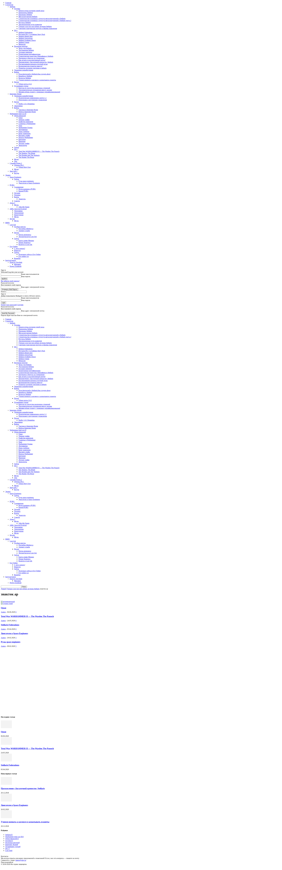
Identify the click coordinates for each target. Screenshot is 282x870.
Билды (16, 173)
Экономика (18, 106)
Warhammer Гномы (25, 128)
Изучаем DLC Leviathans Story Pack (32, 34)
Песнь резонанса (25, 235)
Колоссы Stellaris (25, 78)
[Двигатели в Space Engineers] (6, 801)
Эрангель (22, 199)
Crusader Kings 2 (16, 163)
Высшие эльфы (24, 135)
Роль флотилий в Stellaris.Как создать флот (35, 74)
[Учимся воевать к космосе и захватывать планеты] (6, 817)
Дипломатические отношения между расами (35, 90)
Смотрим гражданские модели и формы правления (38, 28)
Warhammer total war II (18, 114)
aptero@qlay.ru (20, 860)
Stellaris (12, 7)
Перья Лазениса (24, 242)
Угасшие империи (25, 52)
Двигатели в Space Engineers (29, 183)
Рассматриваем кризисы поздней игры (33, 64)
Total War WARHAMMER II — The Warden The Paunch (39, 151)
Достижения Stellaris (26, 50)
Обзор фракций (20, 116)
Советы (17, 201)
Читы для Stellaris (25, 48)
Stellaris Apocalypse (26, 38)
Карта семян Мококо (26, 241)
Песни (16, 233)
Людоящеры (23, 129)
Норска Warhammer (26, 137)
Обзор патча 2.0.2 (25, 84)
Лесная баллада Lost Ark (28, 237)
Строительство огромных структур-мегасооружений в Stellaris (42, 18)
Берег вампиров (25, 133)
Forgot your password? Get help (12, 305)
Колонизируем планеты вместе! (30, 66)
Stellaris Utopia (24, 42)
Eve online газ (24, 256)
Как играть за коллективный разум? (32, 60)
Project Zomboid (15, 266)
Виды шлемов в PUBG (27, 189)
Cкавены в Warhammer (27, 124)
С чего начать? (19, 248)
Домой (3, 589)
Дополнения (18, 213)
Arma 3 (12, 203)
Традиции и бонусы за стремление (32, 58)
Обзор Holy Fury (25, 167)
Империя (22, 141)
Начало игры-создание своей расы (31, 11)
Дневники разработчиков (23, 70)
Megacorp (22, 44)
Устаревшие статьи (21, 86)
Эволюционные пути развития (30, 24)
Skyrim (12, 219)
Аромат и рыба (24, 231)
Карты (16, 197)
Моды (16, 159)
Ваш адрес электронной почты (32, 287)
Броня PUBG (23, 191)
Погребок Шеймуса (26, 229)
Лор (15, 161)
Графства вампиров (26, 122)
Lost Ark (13, 225)
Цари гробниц (24, 131)
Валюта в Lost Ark (25, 244)
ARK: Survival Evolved (18, 209)
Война (16, 72)
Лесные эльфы (24, 143)
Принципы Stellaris (26, 13)
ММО (7, 223)
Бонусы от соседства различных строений (34, 88)
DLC (16, 30)
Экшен (7, 175)
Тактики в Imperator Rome (28, 110)
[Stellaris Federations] (6, 761)
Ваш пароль (25, 276)
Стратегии (9, 5)
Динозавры (18, 211)
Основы (17, 9)
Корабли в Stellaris (25, 76)
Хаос (20, 126)
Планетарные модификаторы (29, 54)
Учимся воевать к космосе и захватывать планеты (37, 80)
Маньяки (17, 264)
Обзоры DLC (19, 165)
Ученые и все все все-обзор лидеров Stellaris (35, 26)
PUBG (12, 185)
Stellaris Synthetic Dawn (27, 40)
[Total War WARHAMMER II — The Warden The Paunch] (6, 744)
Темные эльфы (24, 120)
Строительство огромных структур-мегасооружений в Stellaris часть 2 (45, 20)
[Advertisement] (17, 680)
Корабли (17, 258)
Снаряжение (18, 187)
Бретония (22, 139)
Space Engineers (15, 177)
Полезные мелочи (21, 46)
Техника (17, 195)
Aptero (3, 612)
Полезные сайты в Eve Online (30, 254)
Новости (17, 250)
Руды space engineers (26, 181)
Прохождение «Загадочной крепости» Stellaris (36, 62)
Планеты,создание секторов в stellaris (32, 68)
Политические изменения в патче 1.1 (32, 98)
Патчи (16, 82)
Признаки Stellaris (25, 15)
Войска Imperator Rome (27, 112)
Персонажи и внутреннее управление (33, 100)
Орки (21, 118)
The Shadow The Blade (27, 153)
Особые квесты (20, 227)
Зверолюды (23, 145)
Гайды (16, 147)
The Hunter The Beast (26, 157)
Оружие (17, 193)
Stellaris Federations (25, 32)
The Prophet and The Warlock (29, 155)
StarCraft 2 (13, 171)
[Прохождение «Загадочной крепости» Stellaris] (6, 784)
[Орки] (6, 727)
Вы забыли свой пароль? (10, 281)
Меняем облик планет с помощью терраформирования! (39, 92)
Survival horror (10, 260)
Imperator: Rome (15, 94)
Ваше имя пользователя (30, 274)
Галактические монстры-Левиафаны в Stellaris (36, 56)
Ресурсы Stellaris (25, 22)
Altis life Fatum (24, 207)
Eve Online (14, 246)
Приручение (18, 215)
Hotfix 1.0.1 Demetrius (27, 104)
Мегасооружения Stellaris (28, 17)
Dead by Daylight (16, 262)
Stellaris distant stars (25, 36)
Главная (8, 3)
